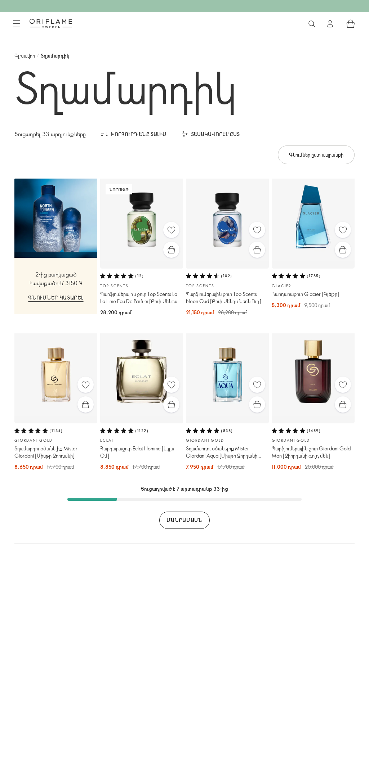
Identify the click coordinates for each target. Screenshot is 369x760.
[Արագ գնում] (171, 250)
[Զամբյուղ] (350, 23)
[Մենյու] (16, 24)
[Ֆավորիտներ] (171, 230)
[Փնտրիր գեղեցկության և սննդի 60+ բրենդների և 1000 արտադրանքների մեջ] (311, 23)
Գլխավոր (24, 55)
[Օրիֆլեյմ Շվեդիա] (51, 23)
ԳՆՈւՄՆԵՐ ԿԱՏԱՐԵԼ (55, 297)
